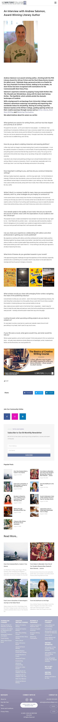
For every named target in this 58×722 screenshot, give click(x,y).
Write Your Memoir (20, 679)
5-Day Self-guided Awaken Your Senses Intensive (51, 659)
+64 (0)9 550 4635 (51, 699)
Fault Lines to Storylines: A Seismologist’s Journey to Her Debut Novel (21, 485)
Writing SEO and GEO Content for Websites (51, 632)
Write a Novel (43, 110)
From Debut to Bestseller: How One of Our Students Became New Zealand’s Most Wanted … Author (47, 473)
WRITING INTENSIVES (48, 644)
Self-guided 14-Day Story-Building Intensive (50, 654)
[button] (55, 3)
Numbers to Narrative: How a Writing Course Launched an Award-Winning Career (19, 498)
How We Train (5, 702)
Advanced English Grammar (35, 629)
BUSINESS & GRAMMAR (34, 622)
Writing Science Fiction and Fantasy (21, 651)
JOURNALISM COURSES (5, 622)
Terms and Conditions (7, 708)
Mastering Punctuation (25, 112)
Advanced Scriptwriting (19, 664)
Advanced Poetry (20, 658)
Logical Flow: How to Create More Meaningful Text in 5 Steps (46, 510)
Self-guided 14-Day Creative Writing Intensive (50, 648)
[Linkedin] (23, 416)
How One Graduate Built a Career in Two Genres (20, 471)
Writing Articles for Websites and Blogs (6, 625)
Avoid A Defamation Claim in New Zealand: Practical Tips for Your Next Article (47, 497)
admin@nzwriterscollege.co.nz (48, 702)
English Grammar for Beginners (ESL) (35, 625)
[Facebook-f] (7, 416)
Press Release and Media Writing (50, 638)
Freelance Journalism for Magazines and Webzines (7, 630)
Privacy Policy (5, 711)
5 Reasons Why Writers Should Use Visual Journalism (20, 522)
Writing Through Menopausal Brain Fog (19, 509)
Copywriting (48, 629)
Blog (2, 705)
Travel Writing (5, 638)
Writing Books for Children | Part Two (20, 675)
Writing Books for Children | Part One (20, 671)
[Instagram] (15, 416)
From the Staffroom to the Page (47, 484)
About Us (3, 699)
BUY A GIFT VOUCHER (48, 667)
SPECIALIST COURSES (48, 622)
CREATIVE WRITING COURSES (21, 622)
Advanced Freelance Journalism (6, 635)
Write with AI (48, 635)
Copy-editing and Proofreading (50, 625)
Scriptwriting (19, 661)
